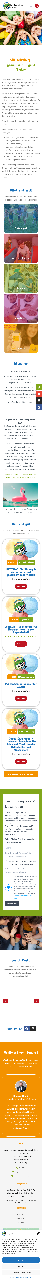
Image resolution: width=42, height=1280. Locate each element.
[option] (21, 1001)
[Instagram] (39, 400)
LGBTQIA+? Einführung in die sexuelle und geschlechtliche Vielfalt (21, 571)
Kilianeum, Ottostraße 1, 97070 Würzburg (21, 636)
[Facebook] (39, 407)
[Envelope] (39, 394)
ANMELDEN (12, 903)
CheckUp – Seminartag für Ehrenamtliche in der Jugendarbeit (21, 629)
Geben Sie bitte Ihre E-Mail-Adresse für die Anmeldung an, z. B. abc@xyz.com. (18, 854)
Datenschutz (20, 1277)
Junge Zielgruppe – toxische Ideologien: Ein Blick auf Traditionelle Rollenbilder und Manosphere (21, 744)
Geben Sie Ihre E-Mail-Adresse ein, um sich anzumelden (19, 840)
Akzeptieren (21, 1260)
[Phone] (39, 387)
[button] (39, 1234)
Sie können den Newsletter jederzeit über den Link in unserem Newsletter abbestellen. (20, 870)
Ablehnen (21, 1266)
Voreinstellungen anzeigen (21, 1272)
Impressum (28, 1277)
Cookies (12, 1277)
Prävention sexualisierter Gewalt (21, 685)
